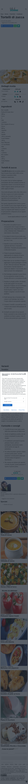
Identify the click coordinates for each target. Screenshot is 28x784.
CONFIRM (7, 405)
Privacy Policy (22, 409)
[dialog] (14, 392)
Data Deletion (6, 409)
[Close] (25, 374)
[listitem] (14, 398)
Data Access (14, 409)
